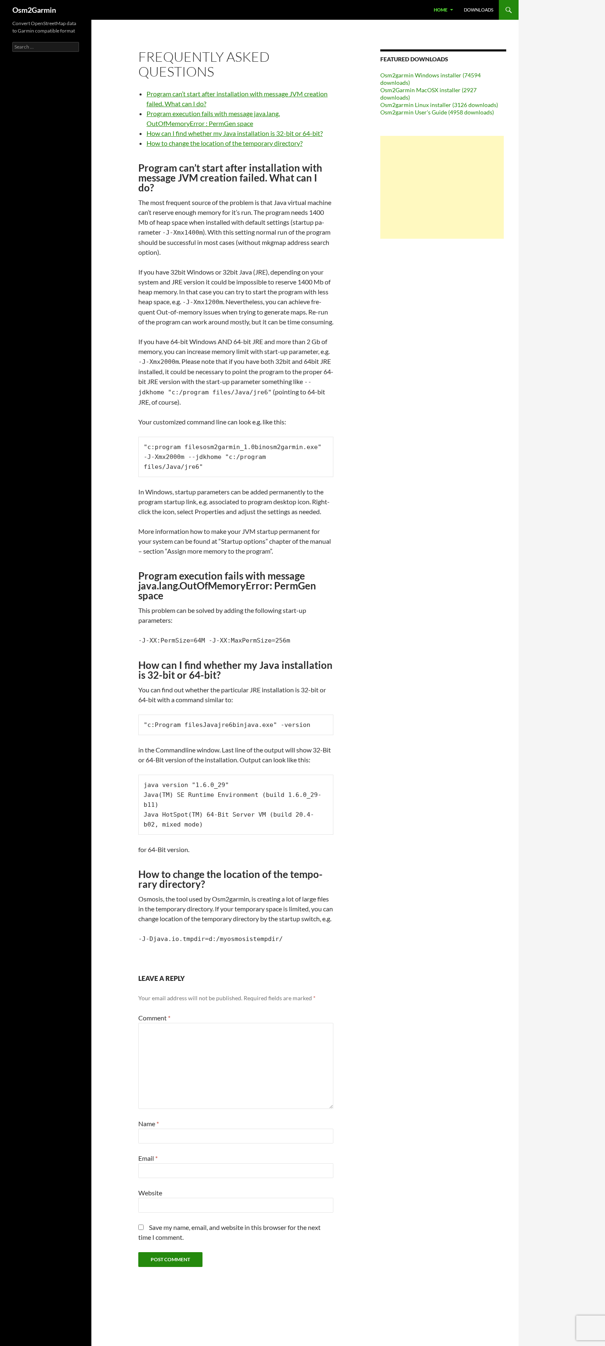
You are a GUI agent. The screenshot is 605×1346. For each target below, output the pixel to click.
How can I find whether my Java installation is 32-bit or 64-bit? (235, 133)
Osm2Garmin (34, 9)
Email (148, 1158)
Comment (154, 1018)
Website (150, 1193)
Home (440, 9)
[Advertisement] (442, 187)
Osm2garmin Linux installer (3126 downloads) (439, 104)
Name (148, 1123)
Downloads (478, 9)
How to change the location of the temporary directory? (224, 143)
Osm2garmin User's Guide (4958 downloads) (437, 112)
